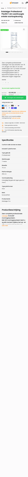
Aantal (4, 79)
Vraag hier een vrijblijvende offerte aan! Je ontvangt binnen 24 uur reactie (14, 112)
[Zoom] (24, 29)
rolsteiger (5, 216)
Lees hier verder (16, 118)
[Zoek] (22, 3)
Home (2, 8)
